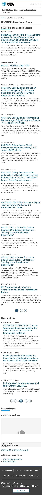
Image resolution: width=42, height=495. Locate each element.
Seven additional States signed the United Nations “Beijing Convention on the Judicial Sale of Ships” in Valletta (21, 358)
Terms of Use (33, 476)
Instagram (18, 483)
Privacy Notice (20, 476)
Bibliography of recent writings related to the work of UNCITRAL (21, 384)
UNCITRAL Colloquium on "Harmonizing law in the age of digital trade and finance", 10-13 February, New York (21, 120)
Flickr (35, 486)
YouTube (26, 486)
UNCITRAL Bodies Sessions (12, 459)
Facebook (7, 483)
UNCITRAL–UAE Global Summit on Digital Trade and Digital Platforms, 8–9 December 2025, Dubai (20, 205)
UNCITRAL (4, 450)
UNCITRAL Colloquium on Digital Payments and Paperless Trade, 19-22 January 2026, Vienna (19, 147)
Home (3, 18)
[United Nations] (8, 4)
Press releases (8, 408)
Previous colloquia (9, 461)
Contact (18, 470)
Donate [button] (22, 491)
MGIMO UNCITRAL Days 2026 (15, 65)
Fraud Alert (8, 476)
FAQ (36, 470)
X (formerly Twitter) (11, 486)
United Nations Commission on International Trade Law (19, 11)
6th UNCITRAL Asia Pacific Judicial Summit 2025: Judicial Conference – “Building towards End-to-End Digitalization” (18, 231)
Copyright (28, 470)
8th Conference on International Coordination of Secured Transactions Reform (19, 289)
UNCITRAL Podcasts (19, 450)
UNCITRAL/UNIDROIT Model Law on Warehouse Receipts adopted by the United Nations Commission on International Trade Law (20, 329)
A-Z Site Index (7, 470)
